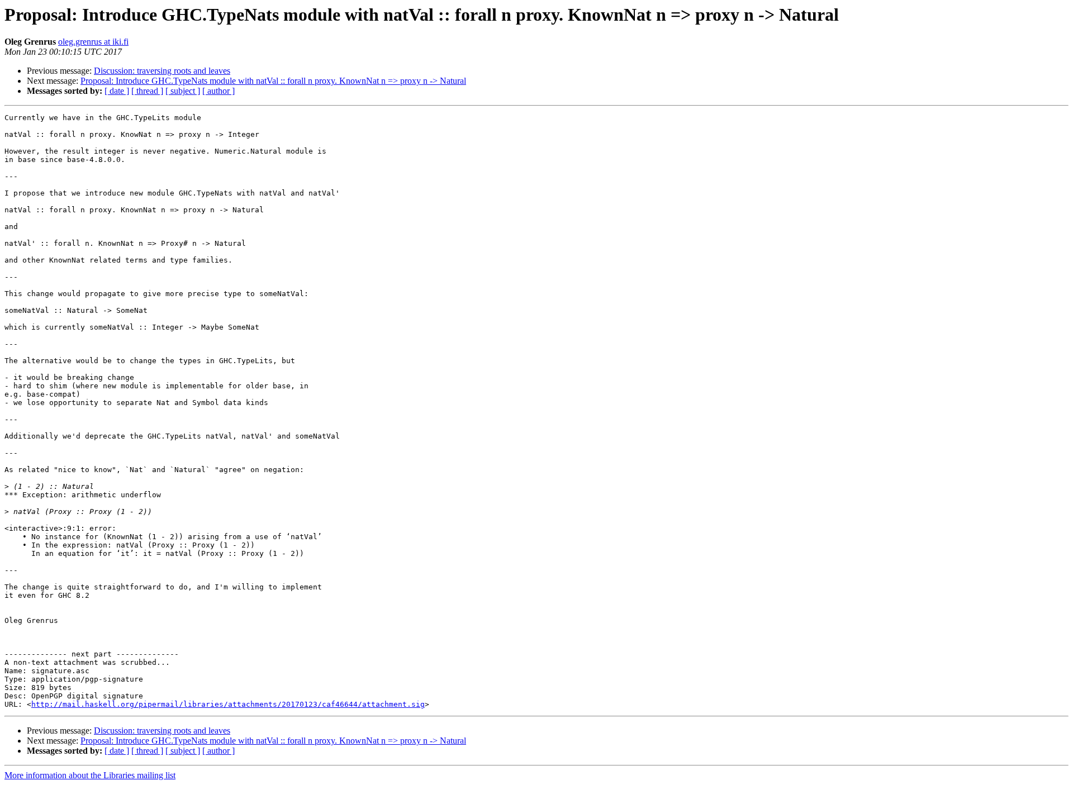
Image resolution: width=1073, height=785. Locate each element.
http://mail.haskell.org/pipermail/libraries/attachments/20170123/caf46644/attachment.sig (228, 704)
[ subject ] (182, 91)
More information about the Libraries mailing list (89, 775)
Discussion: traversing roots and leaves (162, 70)
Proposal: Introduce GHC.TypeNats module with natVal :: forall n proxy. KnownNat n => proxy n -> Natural (273, 80)
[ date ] (117, 91)
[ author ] (218, 91)
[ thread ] (147, 91)
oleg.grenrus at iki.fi (93, 41)
